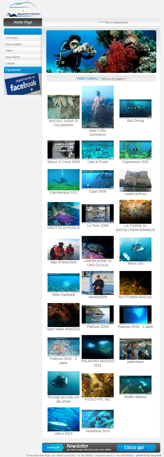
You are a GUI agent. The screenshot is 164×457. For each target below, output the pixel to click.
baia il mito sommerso (97, 132)
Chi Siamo (12, 37)
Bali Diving (135, 121)
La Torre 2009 (97, 225)
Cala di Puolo (97, 162)
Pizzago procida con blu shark (63, 399)
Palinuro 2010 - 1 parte (135, 327)
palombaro (135, 362)
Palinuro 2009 (97, 327)
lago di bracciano (63, 262)
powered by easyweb (148, 455)
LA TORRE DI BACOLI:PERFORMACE (135, 228)
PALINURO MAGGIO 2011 (97, 363)
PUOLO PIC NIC (98, 399)
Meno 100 (135, 263)
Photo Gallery (13, 44)
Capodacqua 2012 (63, 192)
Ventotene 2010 (98, 431)
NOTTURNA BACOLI (135, 297)
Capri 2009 (97, 191)
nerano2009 (98, 297)
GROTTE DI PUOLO (63, 228)
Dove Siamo (12, 57)
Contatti (10, 63)
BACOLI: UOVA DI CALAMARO (63, 123)
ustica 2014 (63, 433)
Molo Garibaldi (63, 295)
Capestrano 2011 (135, 162)
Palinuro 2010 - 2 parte (63, 361)
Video (8, 50)
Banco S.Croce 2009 (63, 162)
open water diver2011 (63, 329)
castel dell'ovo (135, 194)
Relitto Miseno (135, 397)
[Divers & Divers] (23, 94)
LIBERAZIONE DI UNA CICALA (98, 263)
